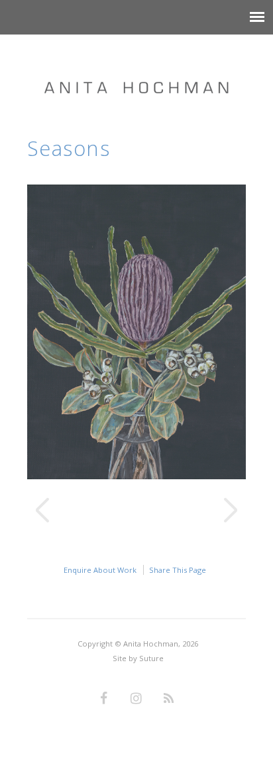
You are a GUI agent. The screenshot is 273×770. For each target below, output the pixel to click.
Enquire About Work (100, 570)
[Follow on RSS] (169, 699)
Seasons (69, 148)
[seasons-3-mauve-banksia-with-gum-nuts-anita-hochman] (136, 475)
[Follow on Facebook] (104, 699)
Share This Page (177, 570)
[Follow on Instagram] (136, 699)
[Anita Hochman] (136, 74)
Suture (151, 658)
